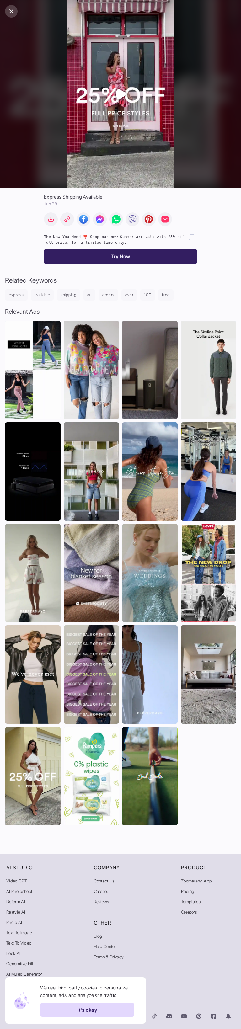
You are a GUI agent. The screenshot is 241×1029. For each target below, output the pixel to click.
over (129, 294)
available (42, 294)
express (16, 294)
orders (108, 294)
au (89, 294)
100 (147, 294)
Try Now (120, 256)
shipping (68, 294)
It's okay (87, 1010)
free (166, 294)
